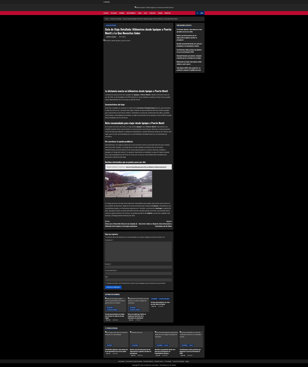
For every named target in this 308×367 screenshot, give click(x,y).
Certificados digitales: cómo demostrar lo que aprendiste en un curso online (116, 350)
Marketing (167, 13)
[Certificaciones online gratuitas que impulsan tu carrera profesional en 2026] (191, 339)
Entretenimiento (131, 13)
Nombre (108, 264)
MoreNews (163, 365)
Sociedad (105, 13)
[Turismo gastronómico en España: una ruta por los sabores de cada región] (115, 305)
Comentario (109, 240)
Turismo (160, 13)
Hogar (139, 13)
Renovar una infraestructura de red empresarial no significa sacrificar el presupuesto (187, 37)
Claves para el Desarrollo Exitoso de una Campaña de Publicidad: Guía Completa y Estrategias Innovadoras (121, 223)
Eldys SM (108, 320)
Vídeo (202, 13)
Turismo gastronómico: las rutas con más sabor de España (160, 303)
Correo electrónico (111, 270)
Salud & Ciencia (158, 361)
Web (106, 277)
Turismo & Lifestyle (111, 25)
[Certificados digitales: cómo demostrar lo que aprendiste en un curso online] (116, 339)
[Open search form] (193, 13)
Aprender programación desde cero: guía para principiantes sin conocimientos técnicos (165, 351)
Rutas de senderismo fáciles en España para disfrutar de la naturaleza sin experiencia (137, 316)
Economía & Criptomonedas (134, 361)
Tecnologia (152, 13)
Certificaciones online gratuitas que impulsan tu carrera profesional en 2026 (190, 351)
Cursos (166, 345)
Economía (121, 13)
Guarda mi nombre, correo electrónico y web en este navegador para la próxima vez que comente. (136, 283)
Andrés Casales (111, 37)
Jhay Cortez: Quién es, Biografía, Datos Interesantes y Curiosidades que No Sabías (155, 223)
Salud (145, 13)
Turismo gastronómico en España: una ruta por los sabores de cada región (115, 316)
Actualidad (114, 13)
